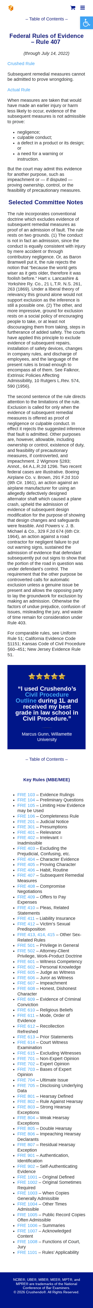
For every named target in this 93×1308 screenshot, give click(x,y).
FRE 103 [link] (26, 794)
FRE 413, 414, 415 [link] (36, 934)
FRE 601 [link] (26, 961)
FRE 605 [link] (26, 972)
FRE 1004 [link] (27, 1203)
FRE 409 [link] (26, 896)
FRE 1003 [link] (27, 1193)
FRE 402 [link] (26, 837)
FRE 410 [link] (26, 907)
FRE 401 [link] (26, 832)
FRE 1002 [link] (27, 1182)
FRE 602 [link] (26, 967)
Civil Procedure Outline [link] (42, 697)
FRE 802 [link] (26, 1101)
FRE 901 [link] (26, 1155)
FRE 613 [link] (26, 1036)
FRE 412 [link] (26, 923)
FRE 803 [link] (26, 1106)
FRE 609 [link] (26, 999)
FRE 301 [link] (26, 826)
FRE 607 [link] (26, 983)
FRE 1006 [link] (27, 1225)
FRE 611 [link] (26, 1015)
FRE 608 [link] (26, 988)
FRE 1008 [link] (27, 1241)
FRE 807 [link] (26, 1144)
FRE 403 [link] (26, 848)
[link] (86, 22)
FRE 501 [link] (26, 945)
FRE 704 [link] (26, 1080)
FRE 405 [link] (26, 864)
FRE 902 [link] (26, 1166)
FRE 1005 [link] (27, 1214)
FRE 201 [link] (26, 821)
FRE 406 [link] (26, 870)
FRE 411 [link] (26, 918)
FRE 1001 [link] (27, 1177)
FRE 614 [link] (26, 1042)
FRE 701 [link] (26, 1058)
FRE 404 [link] (26, 859)
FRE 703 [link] (26, 1069)
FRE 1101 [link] (27, 1252)
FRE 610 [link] (26, 1009)
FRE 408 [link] (26, 886)
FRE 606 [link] (26, 977)
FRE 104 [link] (26, 799)
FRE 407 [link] (26, 875)
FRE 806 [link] (26, 1133)
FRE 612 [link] (26, 1026)
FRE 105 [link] (26, 805)
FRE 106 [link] (26, 816)
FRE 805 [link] (26, 1128)
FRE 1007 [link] (27, 1230)
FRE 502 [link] (26, 950)
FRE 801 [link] (26, 1096)
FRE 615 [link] (26, 1053)
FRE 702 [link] (26, 1063)
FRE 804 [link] (26, 1117)
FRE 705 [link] (26, 1085)
